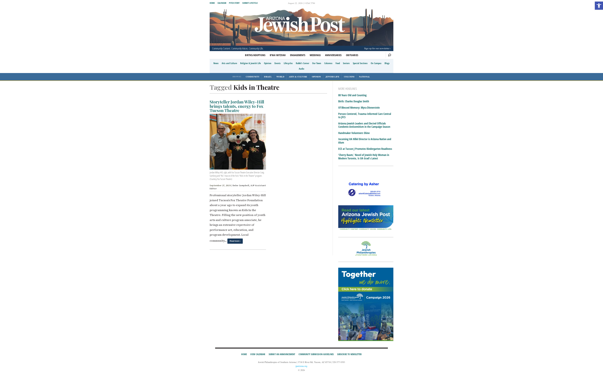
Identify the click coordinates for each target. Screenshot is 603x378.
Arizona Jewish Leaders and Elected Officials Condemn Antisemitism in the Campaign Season (364, 125)
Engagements (297, 55)
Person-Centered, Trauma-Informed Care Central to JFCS (364, 115)
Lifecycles (288, 63)
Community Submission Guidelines (316, 354)
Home (212, 2)
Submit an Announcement (282, 354)
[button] (599, 6)
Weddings (315, 55)
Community (252, 76)
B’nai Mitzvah (278, 55)
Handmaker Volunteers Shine (354, 133)
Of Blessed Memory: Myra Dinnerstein (359, 107)
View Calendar (257, 354)
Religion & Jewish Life (250, 63)
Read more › (235, 241)
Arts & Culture (298, 76)
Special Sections (360, 63)
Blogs (387, 63)
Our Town (316, 63)
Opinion (267, 63)
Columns (328, 63)
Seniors (346, 63)
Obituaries (352, 55)
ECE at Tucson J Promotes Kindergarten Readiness (365, 149)
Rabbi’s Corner (302, 63)
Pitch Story (234, 2)
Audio (301, 68)
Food (338, 63)
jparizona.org (301, 366)
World (280, 76)
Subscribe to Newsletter (349, 354)
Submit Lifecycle (250, 2)
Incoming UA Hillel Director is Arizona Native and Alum (364, 140)
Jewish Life (332, 76)
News (216, 63)
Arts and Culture (229, 63)
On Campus (376, 63)
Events (277, 63)
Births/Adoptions (255, 55)
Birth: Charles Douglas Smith (353, 101)
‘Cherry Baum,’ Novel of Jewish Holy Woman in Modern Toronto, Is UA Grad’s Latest (363, 156)
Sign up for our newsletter (376, 48)
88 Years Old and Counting (352, 95)
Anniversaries (333, 55)
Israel (268, 76)
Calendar (221, 2)
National (364, 76)
